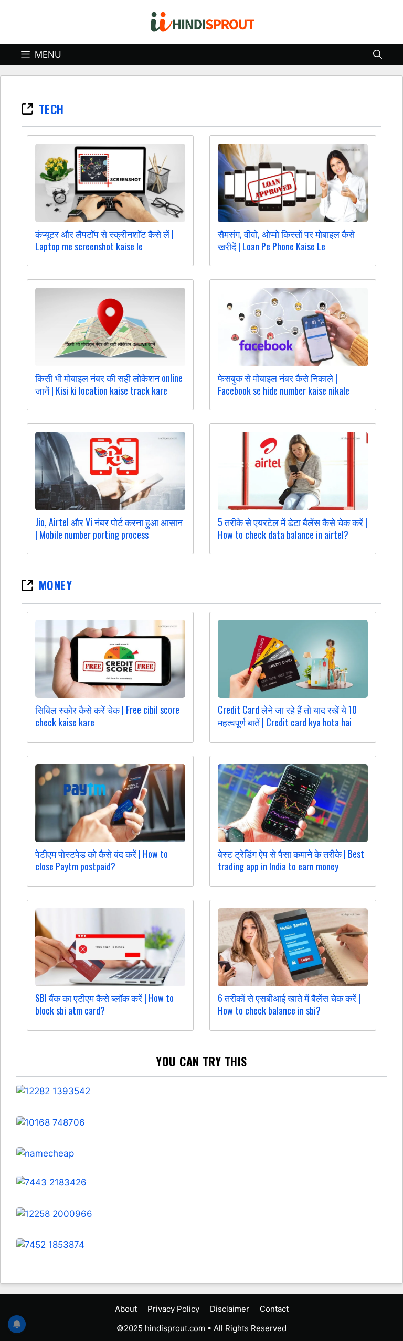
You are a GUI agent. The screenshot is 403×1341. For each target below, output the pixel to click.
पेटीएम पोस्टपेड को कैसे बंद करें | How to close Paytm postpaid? (101, 860)
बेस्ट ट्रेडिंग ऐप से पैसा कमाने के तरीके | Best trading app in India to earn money (291, 860)
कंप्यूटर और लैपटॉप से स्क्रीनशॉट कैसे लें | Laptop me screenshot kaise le (104, 240)
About (126, 1309)
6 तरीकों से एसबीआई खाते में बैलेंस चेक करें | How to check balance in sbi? (289, 1004)
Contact (274, 1309)
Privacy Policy (173, 1309)
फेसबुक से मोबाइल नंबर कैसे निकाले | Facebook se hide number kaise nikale (283, 384)
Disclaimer (229, 1309)
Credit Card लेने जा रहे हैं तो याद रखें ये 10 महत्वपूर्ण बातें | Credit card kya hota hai (287, 716)
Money (55, 584)
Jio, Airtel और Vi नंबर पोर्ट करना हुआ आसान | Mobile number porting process (109, 528)
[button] (378, 54)
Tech (51, 109)
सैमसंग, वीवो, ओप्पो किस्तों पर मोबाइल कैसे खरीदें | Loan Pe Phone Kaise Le (286, 240)
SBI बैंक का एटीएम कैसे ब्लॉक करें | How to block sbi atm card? (104, 1004)
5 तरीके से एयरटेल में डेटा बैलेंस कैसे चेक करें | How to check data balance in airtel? (292, 528)
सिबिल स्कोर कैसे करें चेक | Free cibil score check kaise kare (107, 716)
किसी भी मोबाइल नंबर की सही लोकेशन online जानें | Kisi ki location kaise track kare (109, 384)
